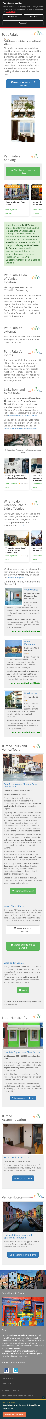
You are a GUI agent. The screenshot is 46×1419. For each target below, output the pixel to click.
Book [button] (24, 990)
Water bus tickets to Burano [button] (24, 946)
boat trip (21, 525)
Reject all (33, 17)
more (32, 1098)
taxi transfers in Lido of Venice (22, 415)
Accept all (23, 23)
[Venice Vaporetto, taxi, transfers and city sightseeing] (23, 440)
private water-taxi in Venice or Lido (20, 428)
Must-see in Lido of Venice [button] (24, 84)
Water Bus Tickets (14, 1414)
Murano (23, 242)
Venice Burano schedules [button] (24, 930)
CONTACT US (8, 1383)
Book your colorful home (23, 1254)
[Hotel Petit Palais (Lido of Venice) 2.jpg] (23, 130)
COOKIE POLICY (9, 1378)
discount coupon (19, 1098)
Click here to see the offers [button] (24, 172)
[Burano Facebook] (6, 1370)
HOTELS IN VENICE (10, 1390)
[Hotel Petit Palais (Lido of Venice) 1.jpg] (23, 106)
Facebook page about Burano (21, 1335)
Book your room (23, 1178)
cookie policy (10, 12)
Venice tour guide (16, 577)
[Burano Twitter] (15, 1370)
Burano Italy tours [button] (24, 890)
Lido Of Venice (27, 225)
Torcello (10, 242)
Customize (12, 17)
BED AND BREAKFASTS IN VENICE (17, 1395)
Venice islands (15, 1348)
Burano (35, 236)
